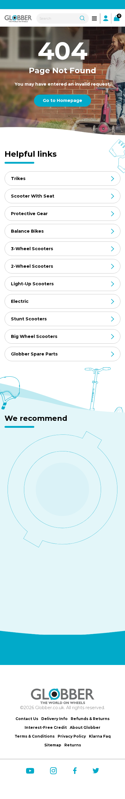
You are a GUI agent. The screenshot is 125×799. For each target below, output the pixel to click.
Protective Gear (29, 213)
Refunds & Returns (90, 718)
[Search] (82, 17)
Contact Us (26, 718)
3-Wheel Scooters (32, 248)
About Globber (85, 727)
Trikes (18, 178)
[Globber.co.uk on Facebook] (74, 770)
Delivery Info (54, 718)
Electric (20, 301)
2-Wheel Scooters (32, 266)
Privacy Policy (72, 736)
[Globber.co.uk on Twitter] (96, 770)
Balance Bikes (27, 231)
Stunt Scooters (29, 319)
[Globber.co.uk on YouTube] (30, 771)
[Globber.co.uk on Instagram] (53, 771)
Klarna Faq (100, 736)
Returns (72, 745)
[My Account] (106, 18)
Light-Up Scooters (32, 284)
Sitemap (52, 745)
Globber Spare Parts (34, 354)
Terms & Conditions (35, 736)
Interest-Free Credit (46, 727)
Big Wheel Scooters (34, 336)
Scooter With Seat (32, 196)
